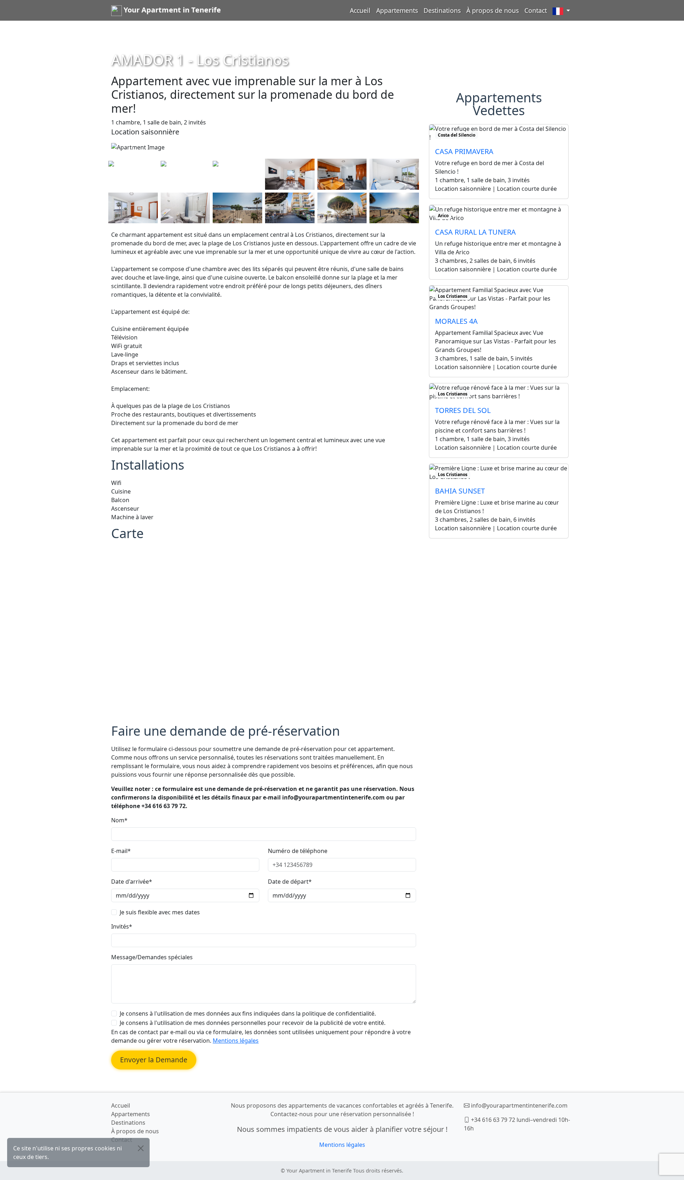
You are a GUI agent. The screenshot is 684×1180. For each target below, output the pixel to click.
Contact (535, 10)
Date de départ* (290, 881)
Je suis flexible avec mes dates (160, 912)
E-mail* (121, 851)
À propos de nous (492, 10)
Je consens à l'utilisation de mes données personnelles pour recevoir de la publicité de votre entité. (252, 1023)
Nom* (119, 820)
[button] (561, 10)
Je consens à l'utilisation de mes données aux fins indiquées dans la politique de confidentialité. (248, 1013)
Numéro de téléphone (297, 851)
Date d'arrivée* (131, 881)
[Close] (140, 1148)
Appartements (397, 10)
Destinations (442, 10)
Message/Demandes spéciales (152, 957)
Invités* (121, 926)
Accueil (360, 10)
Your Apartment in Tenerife (171, 10)
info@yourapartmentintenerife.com (519, 1105)
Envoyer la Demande (153, 1059)
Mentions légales (236, 1040)
